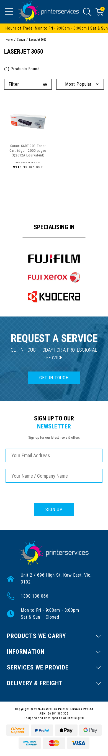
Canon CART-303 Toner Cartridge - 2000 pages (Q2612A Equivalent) (28, 150)
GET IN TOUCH (54, 377)
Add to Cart (28, 179)
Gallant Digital (73, 718)
